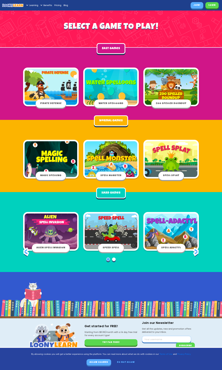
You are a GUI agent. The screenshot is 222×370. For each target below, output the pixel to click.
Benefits (47, 5)
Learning (33, 5)
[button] (108, 259)
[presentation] (26, 254)
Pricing (57, 5)
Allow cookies (99, 362)
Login (212, 5)
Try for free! (111, 342)
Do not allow (126, 362)
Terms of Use (165, 354)
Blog (66, 5)
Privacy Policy (184, 354)
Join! (197, 5)
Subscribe (185, 346)
